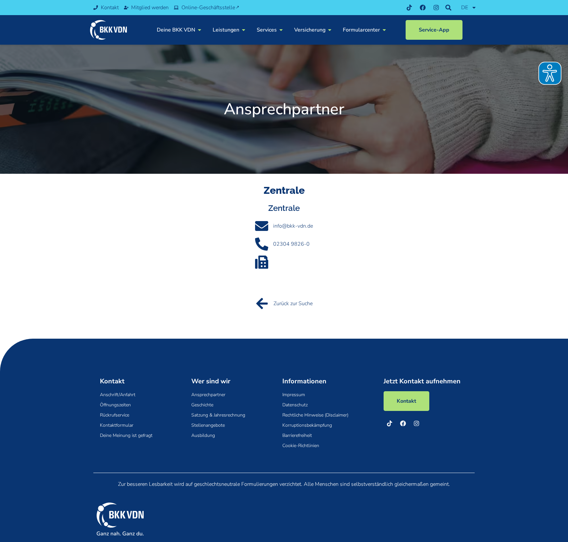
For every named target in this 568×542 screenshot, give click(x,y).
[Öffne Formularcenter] (384, 30)
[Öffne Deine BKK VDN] (199, 30)
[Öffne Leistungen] (243, 30)
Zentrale (284, 208)
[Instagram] (436, 7)
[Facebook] (423, 7)
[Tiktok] (409, 7)
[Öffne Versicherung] (329, 30)
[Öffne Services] (281, 30)
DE (464, 7)
